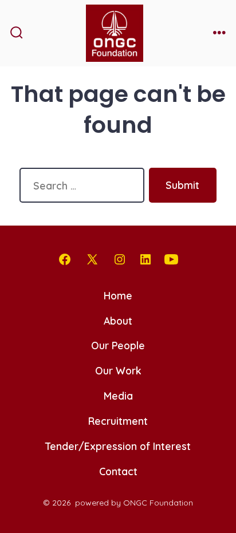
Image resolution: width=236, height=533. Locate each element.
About (118, 320)
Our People (118, 345)
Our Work (118, 370)
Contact (118, 471)
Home (118, 295)
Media (118, 395)
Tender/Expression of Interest (118, 446)
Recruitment (118, 420)
